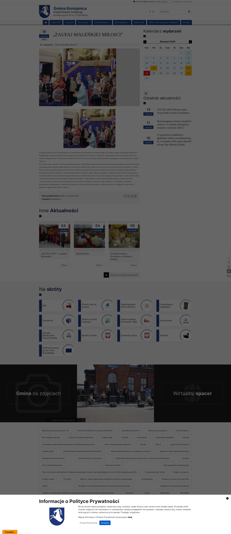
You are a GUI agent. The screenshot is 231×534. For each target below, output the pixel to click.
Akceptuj (105, 523)
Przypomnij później (88, 523)
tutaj (130, 517)
